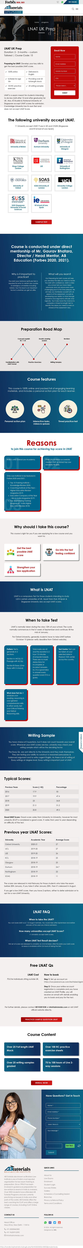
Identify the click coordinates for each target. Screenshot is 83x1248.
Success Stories (50, 1188)
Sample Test (41, 222)
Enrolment (48, 1181)
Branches (48, 1197)
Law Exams (48, 1178)
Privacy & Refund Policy (54, 1200)
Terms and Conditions (53, 1203)
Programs (45, 22)
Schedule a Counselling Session (57, 1194)
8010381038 (40, 1007)
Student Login (49, 1185)
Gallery (47, 1191)
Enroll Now (41, 1083)
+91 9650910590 (13, 1232)
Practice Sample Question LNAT (41, 1019)
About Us (47, 1175)
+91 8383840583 (13, 1229)
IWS (55, 1230)
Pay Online (73, 2)
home (37, 22)
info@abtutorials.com (58, 1007)
